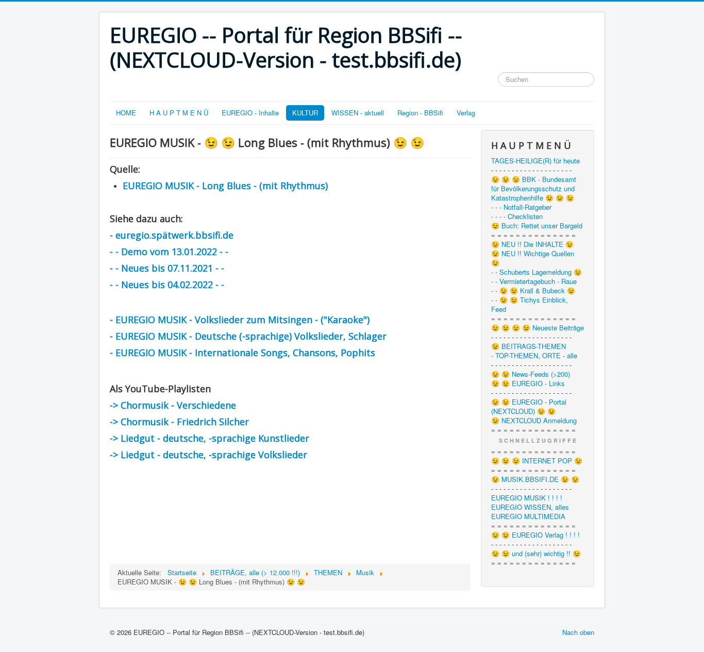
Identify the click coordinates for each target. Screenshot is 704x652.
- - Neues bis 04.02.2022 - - (167, 284)
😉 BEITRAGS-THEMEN (528, 346)
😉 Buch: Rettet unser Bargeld (536, 225)
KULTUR (305, 113)
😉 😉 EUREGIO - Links (528, 383)
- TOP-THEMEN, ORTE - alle (534, 355)
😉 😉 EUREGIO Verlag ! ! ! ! (535, 535)
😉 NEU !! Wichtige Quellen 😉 (532, 258)
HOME (126, 113)
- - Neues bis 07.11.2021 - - (167, 268)
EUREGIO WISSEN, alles (530, 507)
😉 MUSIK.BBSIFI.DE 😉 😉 (535, 479)
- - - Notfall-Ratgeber (521, 207)
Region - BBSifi (420, 113)
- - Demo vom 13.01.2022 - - (169, 251)
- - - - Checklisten (517, 216)
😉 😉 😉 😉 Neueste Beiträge (537, 327)
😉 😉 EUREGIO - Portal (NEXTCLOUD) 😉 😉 (528, 406)
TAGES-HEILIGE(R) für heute (535, 160)
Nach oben (578, 632)
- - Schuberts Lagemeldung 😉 (536, 272)
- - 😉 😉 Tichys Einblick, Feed (529, 304)
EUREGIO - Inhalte (250, 113)
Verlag (466, 113)
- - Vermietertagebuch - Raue (534, 281)
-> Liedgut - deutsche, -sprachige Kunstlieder (209, 438)
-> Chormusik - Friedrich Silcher (179, 421)
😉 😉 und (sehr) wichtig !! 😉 (536, 553)
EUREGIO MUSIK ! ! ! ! (526, 498)
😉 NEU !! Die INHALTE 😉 (532, 244)
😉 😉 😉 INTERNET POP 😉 (536, 460)
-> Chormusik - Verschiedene (173, 405)
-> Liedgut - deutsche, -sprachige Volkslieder (208, 454)
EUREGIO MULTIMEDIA (528, 516)
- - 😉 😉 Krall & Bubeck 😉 (533, 290)
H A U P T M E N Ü (178, 113)
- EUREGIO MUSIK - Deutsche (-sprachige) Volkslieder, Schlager (248, 336)
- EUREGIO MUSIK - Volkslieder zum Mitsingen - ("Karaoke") (240, 319)
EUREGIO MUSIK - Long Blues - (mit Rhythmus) (225, 185)
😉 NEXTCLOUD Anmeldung (534, 420)
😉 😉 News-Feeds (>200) (530, 374)
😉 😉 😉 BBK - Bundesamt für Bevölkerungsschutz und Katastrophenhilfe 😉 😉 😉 (533, 189)
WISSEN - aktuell (357, 113)
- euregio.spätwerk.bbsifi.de (171, 235)
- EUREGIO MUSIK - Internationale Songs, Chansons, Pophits (242, 352)
